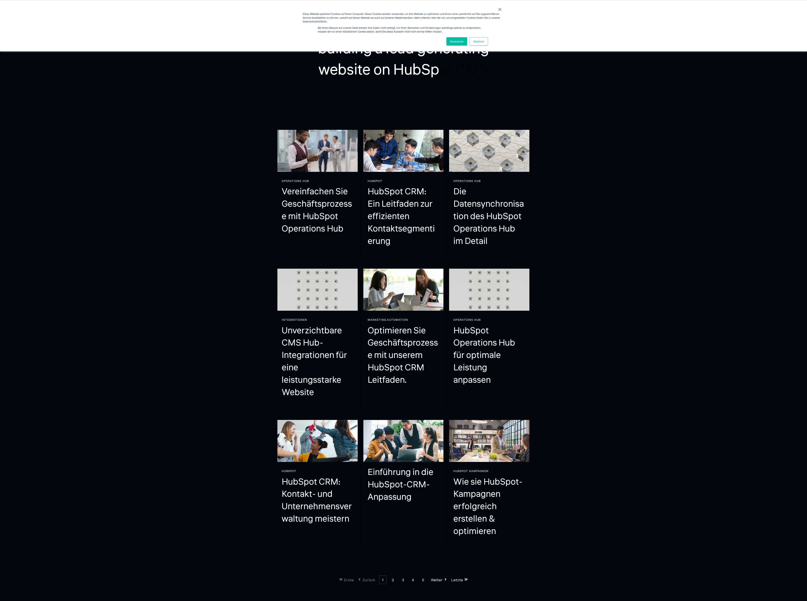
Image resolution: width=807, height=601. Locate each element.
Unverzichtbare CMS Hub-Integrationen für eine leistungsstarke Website (314, 361)
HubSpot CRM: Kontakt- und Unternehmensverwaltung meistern (317, 500)
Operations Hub (295, 181)
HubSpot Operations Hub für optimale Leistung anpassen (484, 355)
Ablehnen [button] (478, 41)
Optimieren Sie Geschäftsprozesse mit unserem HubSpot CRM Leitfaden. (403, 355)
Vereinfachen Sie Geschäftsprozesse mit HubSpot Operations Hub (317, 210)
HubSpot (375, 181)
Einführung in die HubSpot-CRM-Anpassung (400, 484)
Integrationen (294, 319)
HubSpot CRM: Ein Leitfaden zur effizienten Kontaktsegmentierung (401, 216)
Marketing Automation (388, 319)
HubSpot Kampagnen (470, 471)
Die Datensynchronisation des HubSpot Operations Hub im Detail (488, 216)
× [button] (499, 8)
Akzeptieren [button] (457, 41)
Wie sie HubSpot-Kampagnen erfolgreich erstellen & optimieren (487, 507)
